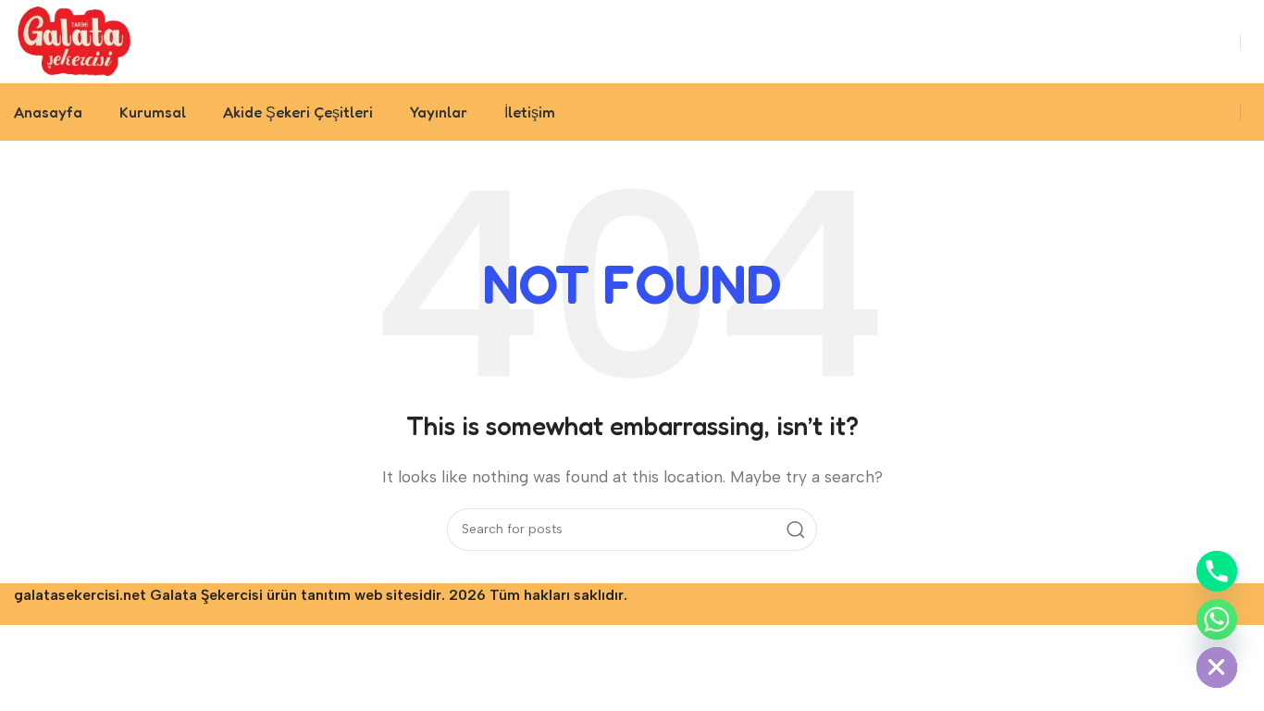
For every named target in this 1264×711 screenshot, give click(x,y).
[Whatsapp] (1216, 619)
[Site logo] (75, 40)
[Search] (796, 529)
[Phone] (1216, 571)
